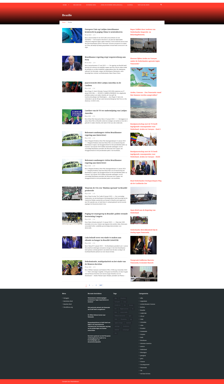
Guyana (142, 334)
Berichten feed (68, 301)
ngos (130, 315)
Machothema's (75, 381)
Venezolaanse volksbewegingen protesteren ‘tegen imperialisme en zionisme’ (98, 300)
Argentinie (67, 42)
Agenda (130, 5)
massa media (123, 312)
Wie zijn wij (77, 5)
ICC (116, 308)
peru (141, 358)
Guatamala (143, 331)
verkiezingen (126, 329)
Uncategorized (144, 364)
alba (65, 91)
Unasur (142, 361)
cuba (141, 325)
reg (131, 319)
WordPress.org (68, 307)
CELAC (142, 316)
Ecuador (142, 328)
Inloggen (66, 298)
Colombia (143, 322)
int (132, 308)
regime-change (118, 322)
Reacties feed (67, 304)
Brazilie (67, 69)
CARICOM (143, 313)
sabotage (117, 326)
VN (115, 333)
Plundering (123, 319)
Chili (141, 319)
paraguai (143, 355)
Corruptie (117, 301)
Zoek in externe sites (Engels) (111, 5)
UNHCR (117, 329)
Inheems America (145, 343)
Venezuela (143, 367)
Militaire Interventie (120, 315)
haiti (141, 337)
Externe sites (91, 5)
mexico (142, 346)
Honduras (143, 340)
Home (65, 5)
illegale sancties (124, 308)
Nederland (143, 349)
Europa (131, 305)
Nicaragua (143, 352)
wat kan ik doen (143, 5)
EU (125, 305)
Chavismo (123, 298)
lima (116, 312)
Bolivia (142, 307)
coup (124, 301)
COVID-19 (117, 305)
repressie (128, 322)
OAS (116, 319)
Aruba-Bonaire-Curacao (147, 304)
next (101, 285)
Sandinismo (126, 326)
